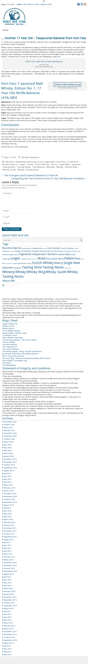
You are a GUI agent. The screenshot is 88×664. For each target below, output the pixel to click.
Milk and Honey (32, 259)
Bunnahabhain (26, 248)
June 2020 (7, 445)
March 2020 (8, 453)
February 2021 (9, 430)
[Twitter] (82, 4)
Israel (73, 254)
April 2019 (8, 482)
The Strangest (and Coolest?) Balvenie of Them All (29, 175)
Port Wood (9, 263)
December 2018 (10, 493)
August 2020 (9, 442)
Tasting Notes (23, 167)
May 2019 (7, 479)
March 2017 (8, 554)
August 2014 (9, 643)
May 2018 (7, 513)
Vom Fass (61, 161)
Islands (60, 254)
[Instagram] (85, 4)
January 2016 (9, 594)
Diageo (18, 251)
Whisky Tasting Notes (28, 169)
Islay (67, 254)
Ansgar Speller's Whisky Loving (14, 333)
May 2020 (7, 447)
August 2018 (9, 505)
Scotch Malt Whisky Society (22, 263)
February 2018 (9, 522)
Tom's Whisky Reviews (11, 330)
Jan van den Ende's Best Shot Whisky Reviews (20, 353)
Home (5, 30)
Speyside (76, 164)
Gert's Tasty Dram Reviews (13, 356)
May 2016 (7, 582)
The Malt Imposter (9, 344)
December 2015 (10, 597)
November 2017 (10, 531)
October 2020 (9, 439)
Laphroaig (6, 259)
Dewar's (12, 251)
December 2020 (10, 433)
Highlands (25, 254)
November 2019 (10, 462)
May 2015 (7, 617)
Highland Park (14, 254)
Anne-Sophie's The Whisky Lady (14, 360)
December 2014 (10, 631)
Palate (30, 164)
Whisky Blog (71, 167)
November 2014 (10, 634)
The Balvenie (38, 167)
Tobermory (67, 268)
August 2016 (9, 574)
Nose (42, 258)
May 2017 (7, 548)
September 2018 (10, 502)
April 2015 (8, 620)
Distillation (27, 251)
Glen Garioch (59, 251)
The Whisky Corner (9, 335)
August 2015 (9, 608)
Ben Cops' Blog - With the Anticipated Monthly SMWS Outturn (26, 358)
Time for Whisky (8, 342)
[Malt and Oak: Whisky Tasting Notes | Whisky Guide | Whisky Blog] (14, 17)
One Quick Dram (55, 258)
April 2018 (8, 516)
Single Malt (64, 164)
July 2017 (7, 542)
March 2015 (8, 623)
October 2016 (9, 568)
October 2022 (9, 424)
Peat (77, 258)
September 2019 (10, 468)
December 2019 (10, 459)
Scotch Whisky (42, 164)
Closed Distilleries (67, 248)
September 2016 (10, 571)
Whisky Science (8, 326)
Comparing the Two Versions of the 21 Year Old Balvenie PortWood (49, 178)
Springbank (17, 268)
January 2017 (9, 559)
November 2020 (10, 436)
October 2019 (9, 465)
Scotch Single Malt (46, 161)
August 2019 (9, 470)
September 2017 (10, 536)
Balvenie (10, 161)
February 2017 (9, 557)
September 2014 (10, 640)
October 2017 (9, 534)
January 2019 (9, 490)
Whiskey (51, 167)
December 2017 (10, 528)
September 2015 (10, 605)
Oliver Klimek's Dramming (12, 337)
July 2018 (7, 508)
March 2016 (8, 588)
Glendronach (49, 251)
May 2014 (7, 651)
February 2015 (9, 626)
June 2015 (7, 614)
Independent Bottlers (44, 254)
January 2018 (9, 525)
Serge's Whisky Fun (9, 324)
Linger (22, 164)
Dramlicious (6, 363)
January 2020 (9, 456)
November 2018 (10, 496)
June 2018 (7, 511)
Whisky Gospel (8, 328)
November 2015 (10, 600)
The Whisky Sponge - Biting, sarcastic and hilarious (22, 351)
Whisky (59, 167)
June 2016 (7, 580)
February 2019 (9, 488)
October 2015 (9, 603)
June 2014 (7, 649)
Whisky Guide (9, 169)
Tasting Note (8, 167)
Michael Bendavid (30, 157)
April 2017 (8, 551)
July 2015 (7, 611)
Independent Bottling (25, 161)
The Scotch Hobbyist (10, 349)
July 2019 (7, 473)
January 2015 (9, 628)
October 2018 (9, 499)
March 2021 (8, 427)
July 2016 (7, 577)
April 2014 (8, 654)
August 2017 (9, 539)
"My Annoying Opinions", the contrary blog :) (19, 340)
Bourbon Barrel (10, 164)
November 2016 (10, 565)
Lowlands (24, 259)
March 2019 (8, 485)
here (59, 56)
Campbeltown (37, 248)
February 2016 (9, 591)
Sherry (54, 164)
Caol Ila (44, 248)
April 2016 (8, 585)
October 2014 (9, 637)
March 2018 (8, 519)
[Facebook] (78, 4)
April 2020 (8, 450)
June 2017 (7, 545)
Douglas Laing (38, 251)
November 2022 (10, 422)
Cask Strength (53, 248)
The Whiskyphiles (9, 365)
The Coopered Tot (9, 347)
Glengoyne (67, 251)
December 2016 (10, 562)
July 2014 (7, 646)
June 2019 (7, 476)
